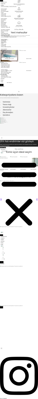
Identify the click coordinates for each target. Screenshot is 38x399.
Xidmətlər (2, 78)
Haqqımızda (3, 3)
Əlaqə (2, 81)
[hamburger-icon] (1, 1)
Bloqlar (2, 80)
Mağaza (2, 5)
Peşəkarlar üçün (4, 2)
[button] (19, 193)
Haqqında (2, 238)
